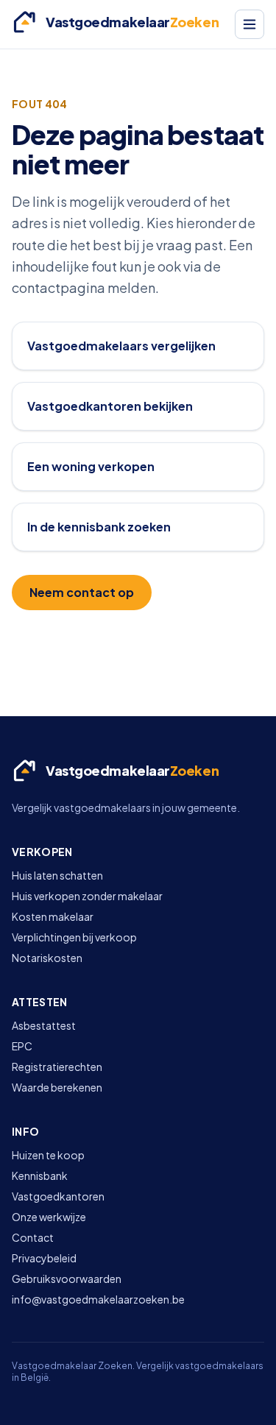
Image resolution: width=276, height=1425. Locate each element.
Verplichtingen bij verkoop (74, 937)
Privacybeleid (44, 1258)
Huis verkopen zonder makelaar (87, 895)
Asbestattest (44, 1025)
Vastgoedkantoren (58, 1196)
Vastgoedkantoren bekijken (110, 406)
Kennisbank (40, 1175)
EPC (22, 1046)
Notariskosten (47, 957)
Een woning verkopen (91, 466)
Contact (33, 1237)
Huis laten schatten (57, 875)
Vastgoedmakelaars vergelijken (121, 345)
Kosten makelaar (52, 916)
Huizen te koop (48, 1154)
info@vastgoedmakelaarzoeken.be (98, 1299)
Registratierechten (57, 1066)
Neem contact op (81, 592)
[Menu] (249, 24)
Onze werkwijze (49, 1216)
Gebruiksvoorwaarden (66, 1278)
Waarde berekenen (57, 1087)
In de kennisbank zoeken (99, 526)
